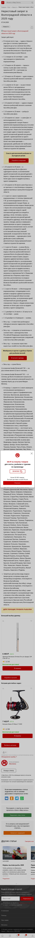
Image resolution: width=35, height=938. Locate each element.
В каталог (17, 483)
